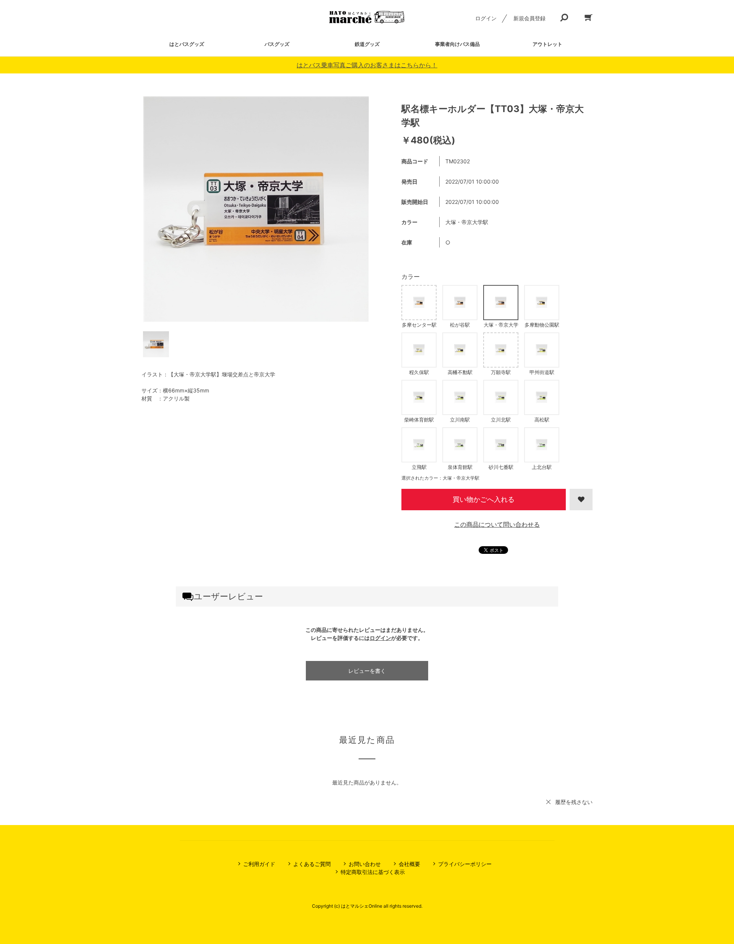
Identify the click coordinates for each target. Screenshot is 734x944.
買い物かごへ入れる (484, 499)
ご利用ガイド (259, 864)
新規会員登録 (529, 18)
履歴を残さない (574, 802)
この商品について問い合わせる (497, 524)
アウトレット (547, 44)
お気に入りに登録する (581, 499)
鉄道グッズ (367, 44)
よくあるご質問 (312, 864)
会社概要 (409, 864)
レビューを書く (367, 670)
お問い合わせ (365, 864)
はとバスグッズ (186, 44)
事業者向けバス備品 (457, 44)
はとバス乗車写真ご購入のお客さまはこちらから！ (367, 65)
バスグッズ (277, 44)
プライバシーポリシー (465, 864)
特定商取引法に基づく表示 (373, 872)
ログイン (486, 18)
